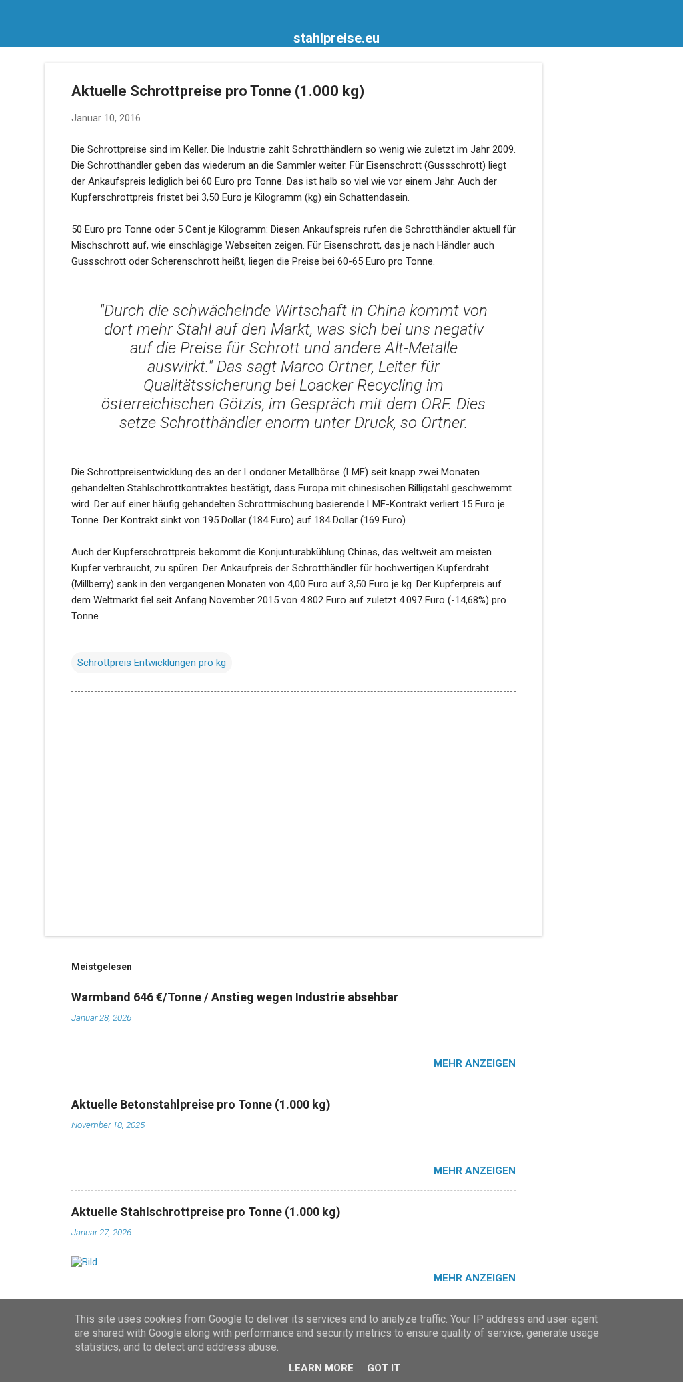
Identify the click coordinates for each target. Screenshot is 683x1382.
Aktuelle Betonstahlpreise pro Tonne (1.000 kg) (201, 1104)
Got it (383, 1368)
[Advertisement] (595, 263)
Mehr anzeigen (475, 1063)
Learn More (321, 1368)
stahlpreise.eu (336, 38)
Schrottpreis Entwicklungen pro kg (151, 663)
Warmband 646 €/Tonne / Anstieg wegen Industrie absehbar (234, 997)
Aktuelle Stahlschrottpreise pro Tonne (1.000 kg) (206, 1212)
